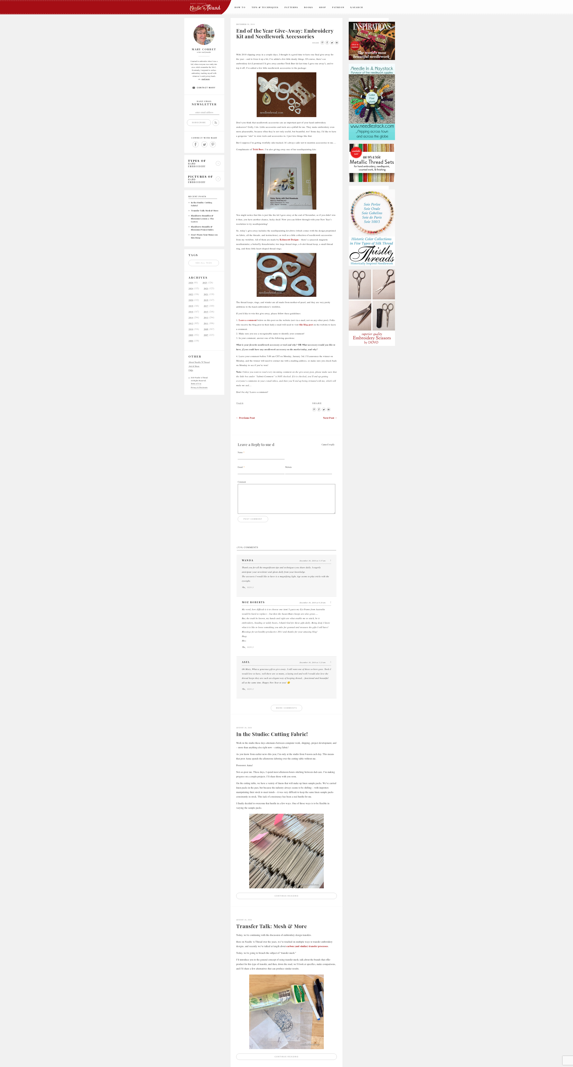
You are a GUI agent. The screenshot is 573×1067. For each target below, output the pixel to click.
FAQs (191, 370)
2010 (191, 329)
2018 (191, 306)
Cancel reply (328, 444)
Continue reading (306, 896)
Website (288, 467)
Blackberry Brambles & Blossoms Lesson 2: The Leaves (202, 218)
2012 (191, 323)
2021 (206, 294)
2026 (191, 283)
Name (240, 452)
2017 (206, 306)
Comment (242, 481)
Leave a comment (248, 320)
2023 (206, 288)
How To (240, 7)
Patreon (338, 7)
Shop (322, 7)
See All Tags (203, 263)
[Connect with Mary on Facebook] (195, 144)
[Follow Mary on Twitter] (204, 144)
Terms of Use (196, 383)
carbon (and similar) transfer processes (307, 946)
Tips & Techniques (265, 7)
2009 (206, 329)
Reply (250, 587)
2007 (206, 335)
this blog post (306, 324)
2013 (206, 317)
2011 (206, 323)
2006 (191, 341)
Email (240, 467)
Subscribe (199, 123)
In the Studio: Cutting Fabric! (272, 734)
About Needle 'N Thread (199, 362)
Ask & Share (194, 366)
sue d (270, 444)
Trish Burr (258, 149)
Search (358, 7)
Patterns (291, 7)
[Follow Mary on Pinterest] (213, 144)
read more (206, 79)
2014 (191, 317)
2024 (191, 288)
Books (308, 7)
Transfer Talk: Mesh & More (204, 210)
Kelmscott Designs (289, 239)
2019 (206, 300)
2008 (191, 335)
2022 (191, 294)
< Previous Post (245, 417)
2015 (206, 312)
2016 (191, 312)
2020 (191, 300)
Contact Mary (206, 88)
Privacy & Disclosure (199, 387)
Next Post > (330, 417)
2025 (205, 283)
